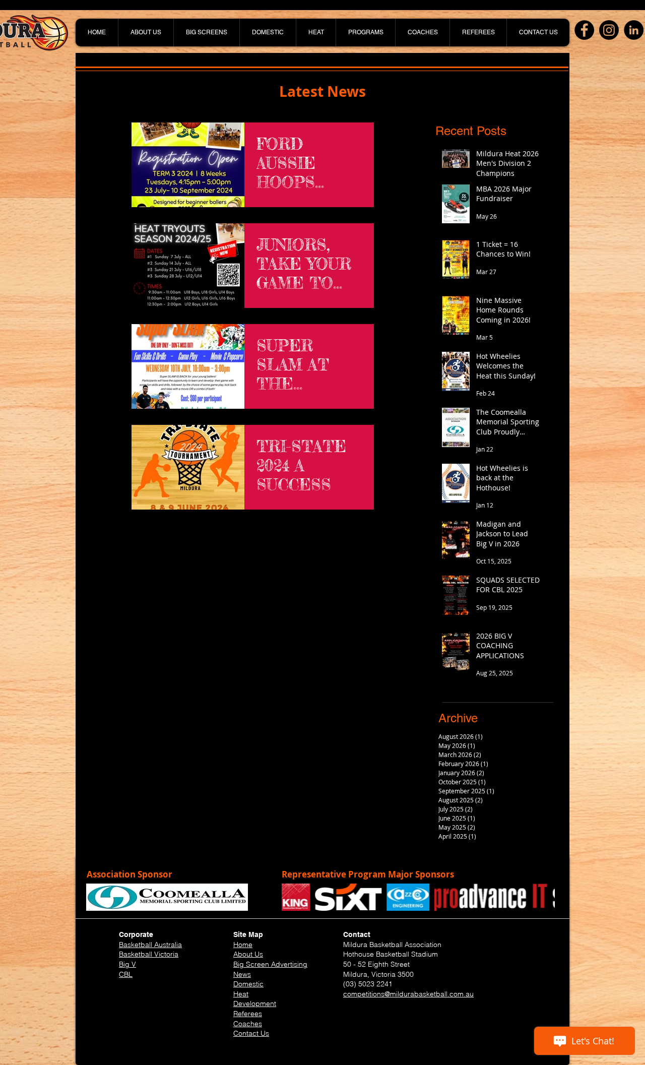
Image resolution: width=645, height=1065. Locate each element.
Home (242, 944)
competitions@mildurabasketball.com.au (408, 993)
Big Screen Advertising (270, 964)
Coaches (247, 1023)
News (242, 974)
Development (254, 1003)
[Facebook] (584, 30)
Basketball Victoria (148, 954)
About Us (248, 954)
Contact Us (251, 1033)
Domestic (248, 983)
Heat (240, 993)
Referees (247, 1013)
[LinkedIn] (633, 30)
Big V (127, 964)
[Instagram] (609, 30)
